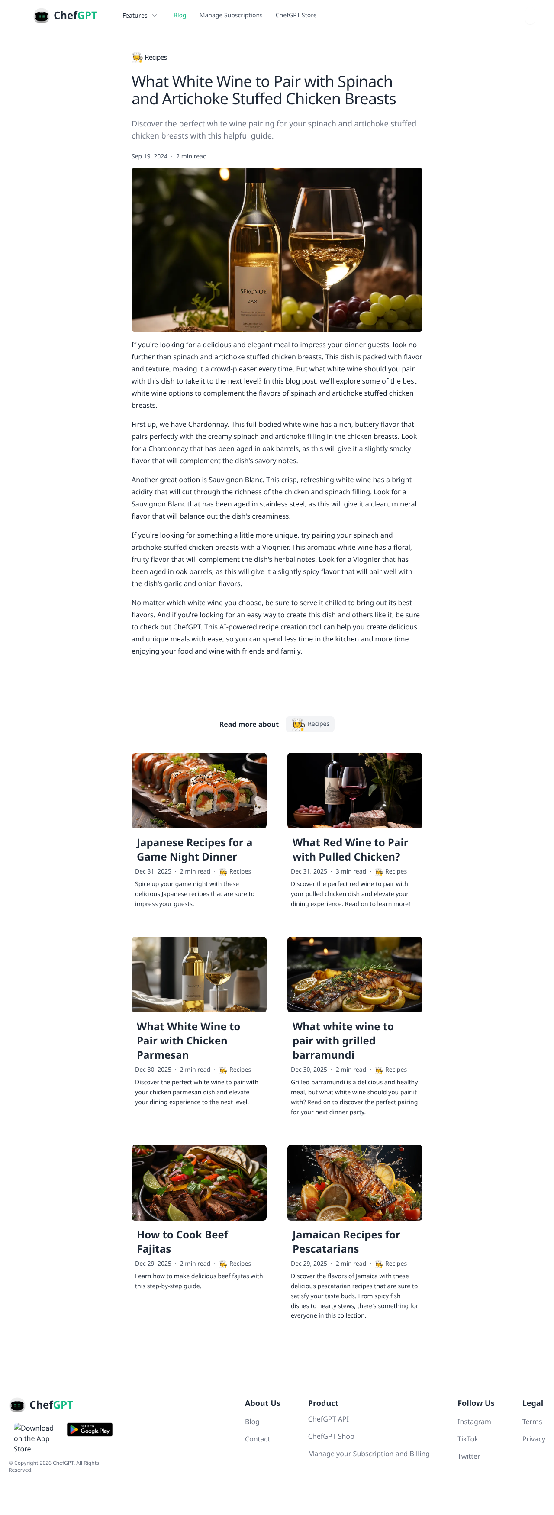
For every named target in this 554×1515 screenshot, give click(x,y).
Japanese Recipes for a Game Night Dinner (194, 849)
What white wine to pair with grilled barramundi (343, 1040)
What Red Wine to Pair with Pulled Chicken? (351, 849)
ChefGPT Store (296, 15)
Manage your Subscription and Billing (369, 1453)
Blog (180, 15)
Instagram (474, 1421)
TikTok (467, 1439)
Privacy (533, 1439)
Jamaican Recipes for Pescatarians (346, 1242)
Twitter (468, 1456)
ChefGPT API (328, 1419)
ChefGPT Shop (331, 1436)
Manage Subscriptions (231, 15)
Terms (532, 1421)
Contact (257, 1439)
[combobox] (530, 15)
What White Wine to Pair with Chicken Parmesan (188, 1040)
